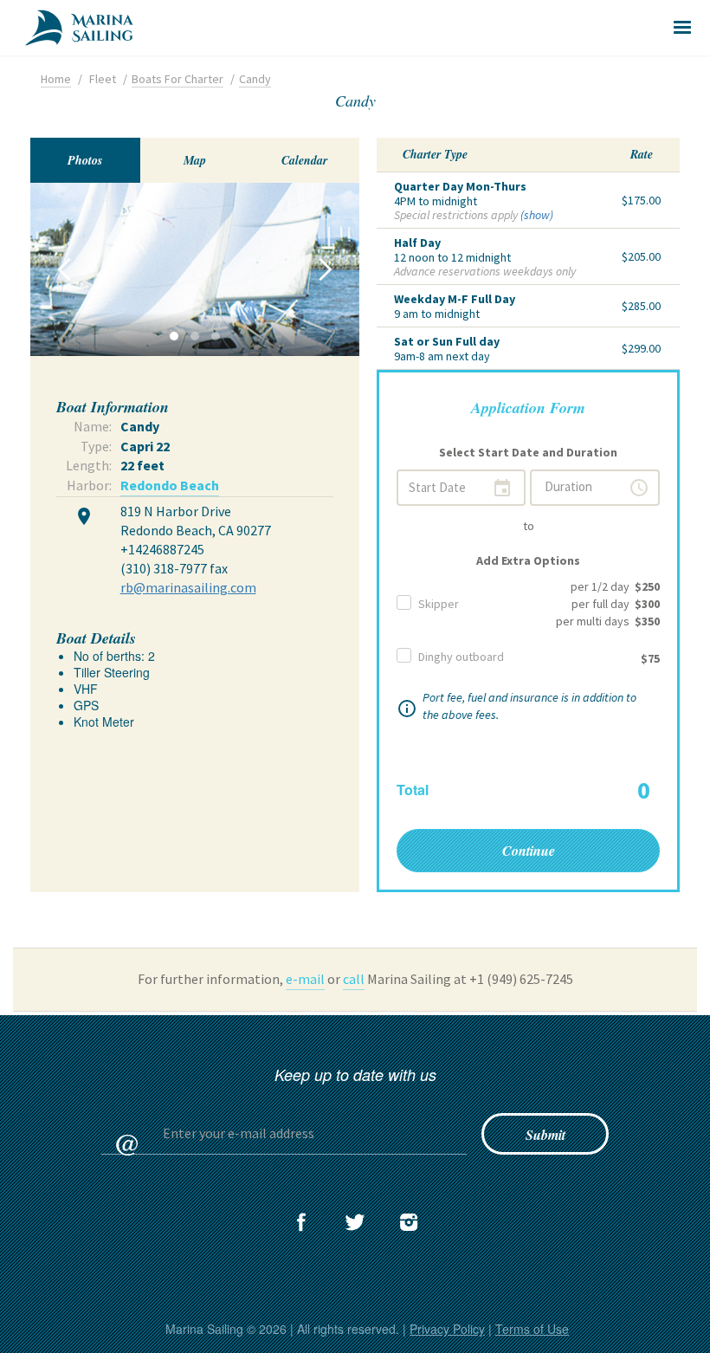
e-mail (305, 978)
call (354, 978)
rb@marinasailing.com (188, 587)
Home (56, 79)
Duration (597, 487)
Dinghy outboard (461, 656)
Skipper (438, 604)
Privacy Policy (447, 1328)
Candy (255, 79)
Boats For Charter (177, 79)
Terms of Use (532, 1328)
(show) (536, 215)
